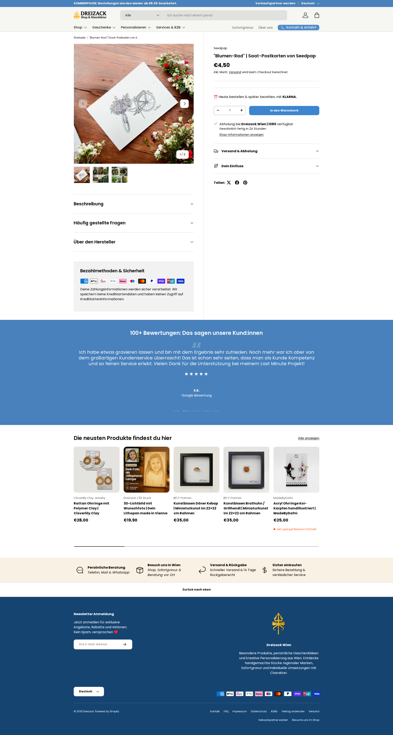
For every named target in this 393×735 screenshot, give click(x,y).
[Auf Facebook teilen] (237, 182)
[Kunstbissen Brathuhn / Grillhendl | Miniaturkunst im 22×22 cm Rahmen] (246, 470)
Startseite (79, 37)
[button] (316, 15)
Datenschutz (259, 711)
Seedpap (220, 48)
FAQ (226, 711)
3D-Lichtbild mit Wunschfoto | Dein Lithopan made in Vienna (145, 508)
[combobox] (203, 15)
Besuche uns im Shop (305, 720)
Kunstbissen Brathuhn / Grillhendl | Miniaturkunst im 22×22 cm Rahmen (246, 508)
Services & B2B (168, 27)
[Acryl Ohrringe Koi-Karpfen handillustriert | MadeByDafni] (296, 470)
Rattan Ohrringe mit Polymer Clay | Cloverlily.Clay (91, 508)
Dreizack (88, 711)
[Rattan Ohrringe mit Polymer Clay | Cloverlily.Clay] (97, 470)
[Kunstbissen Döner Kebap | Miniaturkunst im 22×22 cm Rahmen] (196, 470)
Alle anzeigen (308, 438)
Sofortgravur (242, 27)
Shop (78, 27)
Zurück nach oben (196, 589)
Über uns (265, 27)
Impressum (240, 711)
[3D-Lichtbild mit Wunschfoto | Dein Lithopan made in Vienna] (146, 470)
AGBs (274, 711)
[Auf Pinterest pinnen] (245, 182)
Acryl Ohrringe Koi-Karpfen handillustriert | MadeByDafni (294, 508)
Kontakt (215, 711)
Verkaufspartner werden (275, 3)
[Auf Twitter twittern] (229, 182)
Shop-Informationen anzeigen (241, 134)
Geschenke (101, 27)
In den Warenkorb (284, 110)
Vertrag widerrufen (293, 711)
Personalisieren (133, 27)
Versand (235, 72)
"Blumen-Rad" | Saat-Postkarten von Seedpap (113, 37)
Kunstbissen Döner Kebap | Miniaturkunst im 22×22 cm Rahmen (196, 508)
